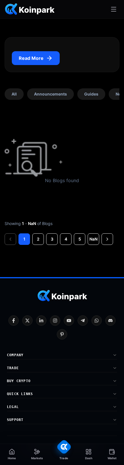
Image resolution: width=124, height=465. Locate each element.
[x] (27, 320)
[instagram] (55, 320)
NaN (93, 239)
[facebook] (13, 320)
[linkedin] (41, 320)
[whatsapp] (96, 320)
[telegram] (83, 320)
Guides (91, 94)
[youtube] (69, 320)
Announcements (50, 94)
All (14, 94)
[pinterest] (62, 334)
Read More (31, 58)
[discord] (110, 320)
